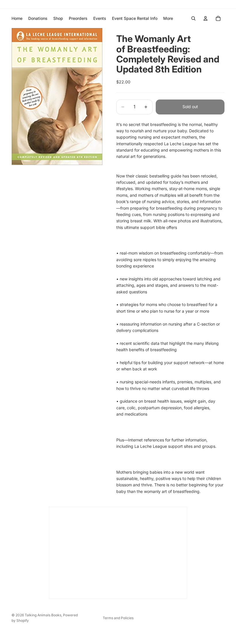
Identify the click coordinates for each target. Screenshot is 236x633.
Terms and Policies (118, 618)
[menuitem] (168, 18)
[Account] (205, 18)
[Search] (193, 18)
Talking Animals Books (43, 615)
